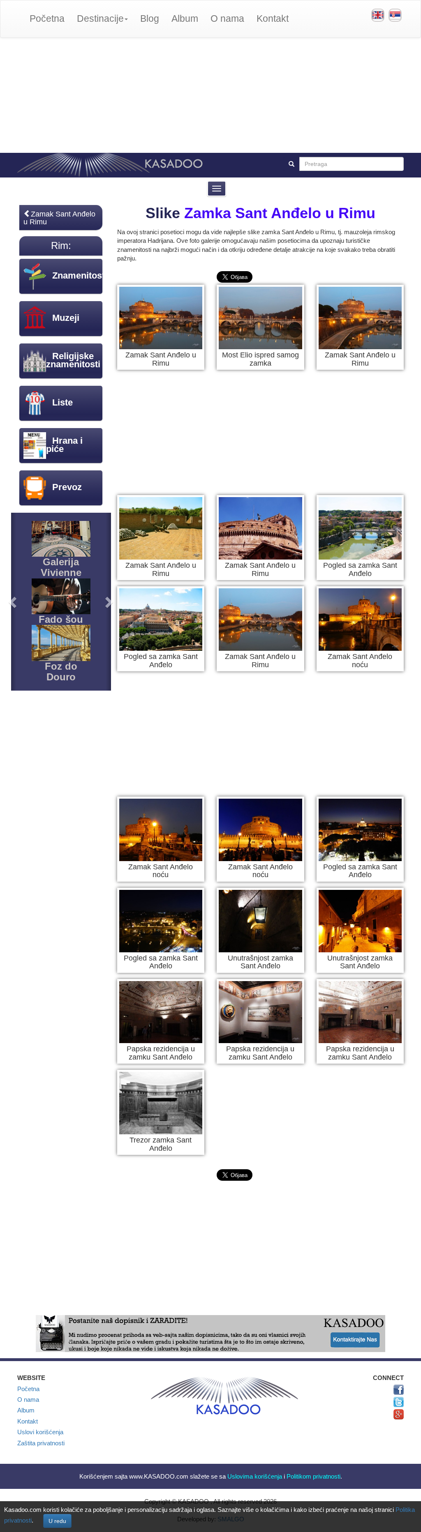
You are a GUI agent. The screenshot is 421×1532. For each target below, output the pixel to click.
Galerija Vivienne (61, 567)
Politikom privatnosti (313, 1476)
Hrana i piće (64, 444)
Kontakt (273, 19)
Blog (149, 19)
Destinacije (100, 19)
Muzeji (65, 318)
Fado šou (61, 619)
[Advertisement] (210, 95)
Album (184, 19)
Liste (62, 402)
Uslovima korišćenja (254, 1476)
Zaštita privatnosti (41, 1443)
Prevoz (67, 487)
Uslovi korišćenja (40, 1431)
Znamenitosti (79, 275)
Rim (59, 245)
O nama (227, 19)
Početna (47, 19)
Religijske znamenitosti (73, 360)
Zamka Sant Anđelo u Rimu (279, 213)
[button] (13, 602)
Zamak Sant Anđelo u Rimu (59, 218)
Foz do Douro (61, 671)
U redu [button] (57, 1521)
